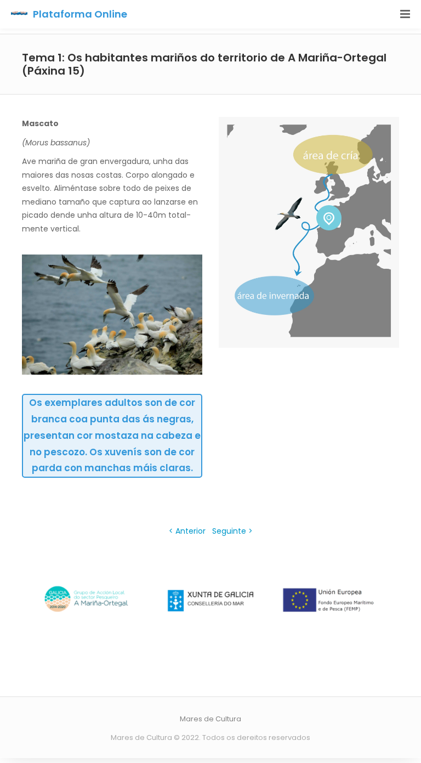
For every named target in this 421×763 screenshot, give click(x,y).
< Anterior (188, 530)
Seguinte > (232, 530)
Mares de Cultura (210, 719)
